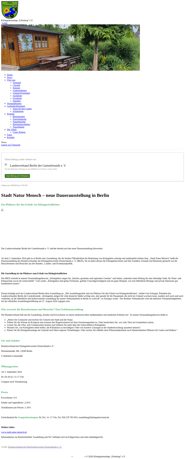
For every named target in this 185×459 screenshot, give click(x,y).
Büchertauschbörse (21, 124)
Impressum (78, 456)
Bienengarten (19, 116)
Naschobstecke (19, 119)
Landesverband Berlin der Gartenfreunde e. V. (38, 165)
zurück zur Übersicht (10, 145)
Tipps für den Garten (22, 108)
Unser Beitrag (19, 132)
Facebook (17, 98)
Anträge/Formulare (21, 93)
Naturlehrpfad (19, 122)
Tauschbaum (18, 127)
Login (4, 23)
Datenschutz (65, 456)
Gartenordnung (20, 90)
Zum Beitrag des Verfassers (17, 176)
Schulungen (18, 111)
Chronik (16, 85)
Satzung (16, 88)
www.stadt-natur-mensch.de (14, 432)
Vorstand (17, 82)
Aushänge (17, 95)
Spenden (17, 101)
